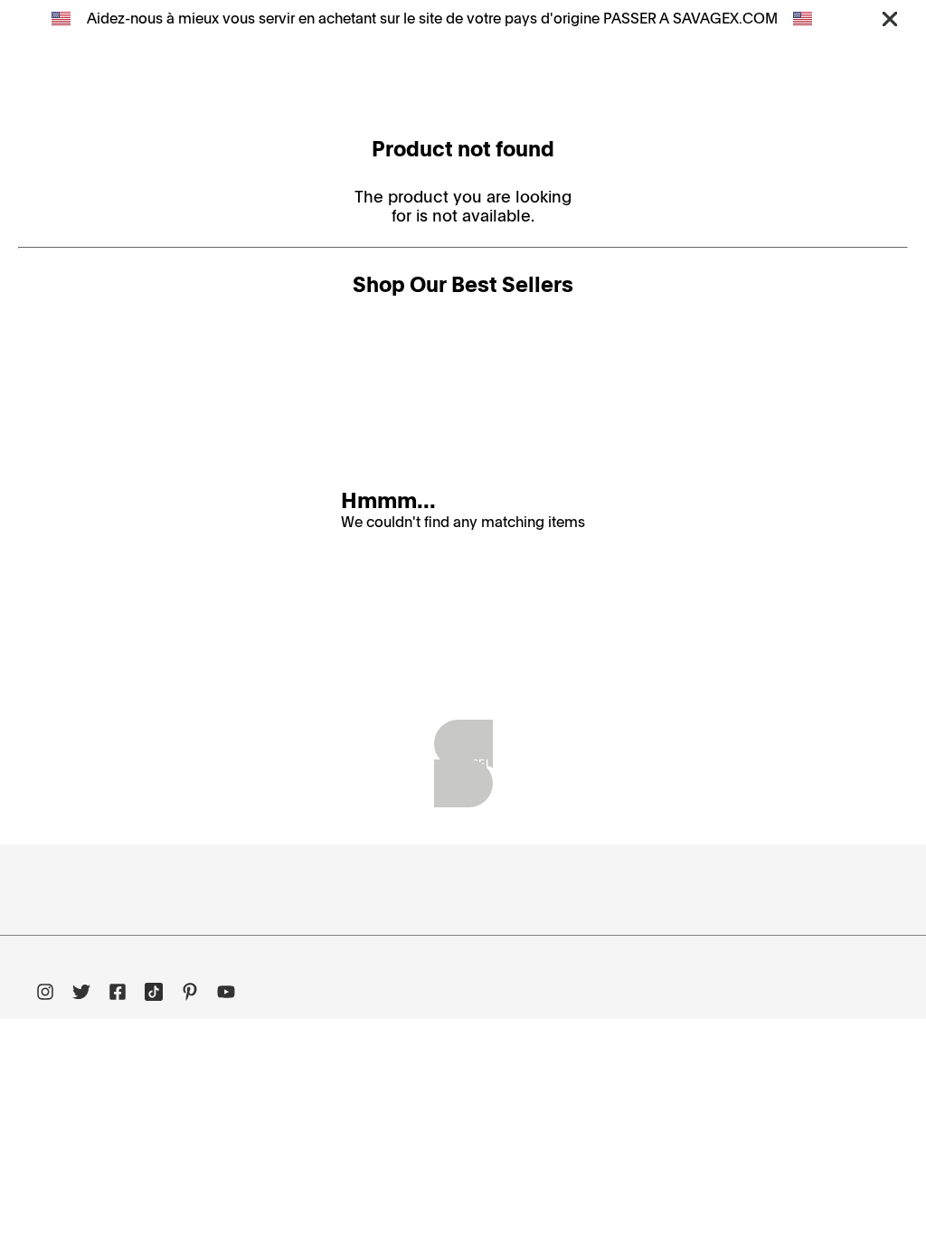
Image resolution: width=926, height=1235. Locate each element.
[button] (890, 18)
